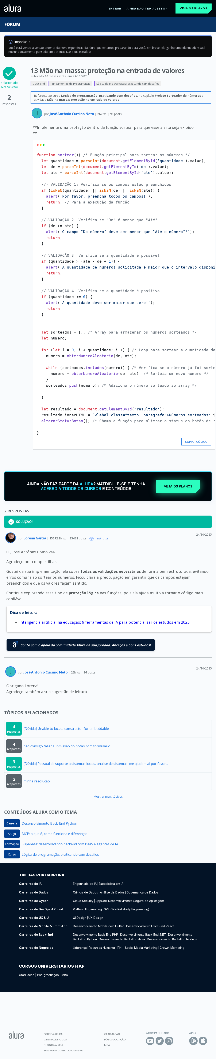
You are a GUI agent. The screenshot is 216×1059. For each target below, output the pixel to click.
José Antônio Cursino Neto (72, 113)
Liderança (80, 947)
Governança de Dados (142, 892)
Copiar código (196, 442)
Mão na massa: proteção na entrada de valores (83, 100)
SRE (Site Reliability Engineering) (126, 909)
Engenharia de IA (85, 883)
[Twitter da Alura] (159, 1041)
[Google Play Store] (193, 1041)
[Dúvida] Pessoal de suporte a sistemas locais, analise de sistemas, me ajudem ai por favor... (95, 763)
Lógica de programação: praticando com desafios (127, 84)
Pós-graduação (48, 975)
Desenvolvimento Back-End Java (122, 939)
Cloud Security (83, 901)
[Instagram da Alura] (169, 1041)
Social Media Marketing (141, 947)
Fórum (12, 24)
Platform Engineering (87, 909)
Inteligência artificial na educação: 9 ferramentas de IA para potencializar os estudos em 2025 (104, 622)
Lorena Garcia (35, 538)
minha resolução (36, 781)
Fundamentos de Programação (70, 84)
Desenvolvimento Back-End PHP (95, 934)
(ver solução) (9, 87)
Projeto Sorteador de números (178, 96)
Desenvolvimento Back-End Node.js (172, 939)
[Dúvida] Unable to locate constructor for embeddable (66, 728)
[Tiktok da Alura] (178, 1041)
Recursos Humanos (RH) (106, 947)
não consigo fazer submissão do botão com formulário (66, 746)
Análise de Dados (112, 892)
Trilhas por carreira (41, 875)
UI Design (79, 917)
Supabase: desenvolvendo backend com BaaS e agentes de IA (70, 844)
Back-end (39, 84)
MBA (65, 975)
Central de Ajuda (55, 1039)
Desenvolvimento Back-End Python (49, 823)
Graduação (26, 975)
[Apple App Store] (203, 1041)
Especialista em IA (111, 883)
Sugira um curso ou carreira (63, 1050)
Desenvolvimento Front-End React (150, 926)
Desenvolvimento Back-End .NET (143, 934)
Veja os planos (193, 8)
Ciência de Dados (85, 892)
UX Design (95, 917)
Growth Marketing (172, 947)
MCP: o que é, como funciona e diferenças (54, 833)
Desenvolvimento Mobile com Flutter (99, 926)
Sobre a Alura (53, 1034)
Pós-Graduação (115, 1039)
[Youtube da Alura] (150, 1041)
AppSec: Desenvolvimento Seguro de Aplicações (130, 901)
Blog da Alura (53, 1045)
